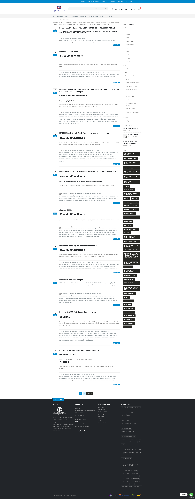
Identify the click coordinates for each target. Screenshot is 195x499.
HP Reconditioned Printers (130, 217)
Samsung (115, 80)
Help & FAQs (101, 407)
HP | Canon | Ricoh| (90, 229)
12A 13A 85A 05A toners (67, 152)
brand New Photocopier (67, 114)
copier (136, 412)
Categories (60, 16)
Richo (139, 441)
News (126, 72)
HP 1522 (94, 376)
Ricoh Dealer (76, 42)
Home (54, 16)
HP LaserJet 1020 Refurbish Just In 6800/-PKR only (79, 350)
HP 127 (126, 198)
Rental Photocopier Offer (130, 128)
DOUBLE (123, 415)
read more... (56, 433)
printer (134, 441)
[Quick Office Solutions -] (59, 8)
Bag (126, 27)
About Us (109, 16)
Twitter (80, 430)
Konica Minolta (130, 44)
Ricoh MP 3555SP (66, 210)
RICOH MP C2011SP (136, 481)
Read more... (116, 44)
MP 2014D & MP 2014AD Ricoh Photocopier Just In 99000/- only (84, 133)
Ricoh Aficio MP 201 (126, 449)
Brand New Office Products (80, 72)
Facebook (77, 430)
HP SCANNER (128, 221)
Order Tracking (101, 409)
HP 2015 (135, 206)
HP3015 (135, 209)
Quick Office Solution (131, 250)
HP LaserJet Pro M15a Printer (128, 431)
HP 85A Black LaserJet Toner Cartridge (130, 418)
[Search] (106, 8)
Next (89, 393)
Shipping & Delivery (102, 411)
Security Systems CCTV (132, 108)
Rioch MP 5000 (105, 42)
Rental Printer (68, 42)
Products (127, 79)
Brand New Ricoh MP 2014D (82, 114)
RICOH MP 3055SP (135, 473)
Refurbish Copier (65, 40)
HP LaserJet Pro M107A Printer (128, 433)
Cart (127, 1)
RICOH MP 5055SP (125, 478)
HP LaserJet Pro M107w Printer (128, 436)
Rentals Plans (83, 16)
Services (127, 117)
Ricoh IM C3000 (125, 468)
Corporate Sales (102, 422)
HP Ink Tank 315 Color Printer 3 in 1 (130, 423)
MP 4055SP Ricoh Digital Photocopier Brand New (78, 246)
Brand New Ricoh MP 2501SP (105, 152)
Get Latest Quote (93, 16)
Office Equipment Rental (130, 75)
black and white (125, 410)
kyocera (127, 233)
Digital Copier (129, 190)
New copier (124, 441)
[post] (125, 136)
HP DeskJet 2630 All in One (127, 420)
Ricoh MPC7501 (100, 80)
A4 (122, 407)
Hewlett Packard (82, 38)
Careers (100, 418)
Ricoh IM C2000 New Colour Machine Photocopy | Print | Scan (130, 465)
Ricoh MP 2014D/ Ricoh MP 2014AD (129, 470)
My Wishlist (121, 1)
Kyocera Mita (88, 331)
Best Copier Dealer (78, 152)
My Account (113, 1)
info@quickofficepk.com (81, 423)
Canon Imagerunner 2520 (127, 412)
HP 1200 (126, 202)
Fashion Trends (133, 134)
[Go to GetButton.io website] (191, 497)
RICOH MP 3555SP (125, 476)
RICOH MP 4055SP (135, 476)
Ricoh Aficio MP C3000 (127, 458)
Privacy (100, 424)
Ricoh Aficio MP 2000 (136, 449)
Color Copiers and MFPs (94, 112)
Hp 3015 (126, 209)
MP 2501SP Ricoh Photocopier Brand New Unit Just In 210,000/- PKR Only (87, 171)
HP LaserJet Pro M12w (126, 428)
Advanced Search (102, 414)
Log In (131, 1)
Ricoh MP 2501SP (125, 473)
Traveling (127, 121)
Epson (127, 37)
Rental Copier (74, 40)
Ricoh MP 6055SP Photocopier (71, 279)
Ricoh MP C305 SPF (126, 481)
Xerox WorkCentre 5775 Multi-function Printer (130, 487)
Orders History (101, 413)
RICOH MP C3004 (125, 483)
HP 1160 (134, 198)
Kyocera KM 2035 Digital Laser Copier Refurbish (78, 312)
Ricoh (102, 72)
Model (126, 69)
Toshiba (128, 55)
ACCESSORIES (75, 16)
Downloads (127, 62)
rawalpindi (128, 267)
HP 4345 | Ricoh (92, 333)
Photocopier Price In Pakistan (131, 245)
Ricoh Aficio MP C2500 (127, 455)
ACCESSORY (137, 407)
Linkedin (84, 430)
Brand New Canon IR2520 (130, 163)
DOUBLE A (129, 415)
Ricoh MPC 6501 (98, 42)
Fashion (126, 65)
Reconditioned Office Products (100, 331)
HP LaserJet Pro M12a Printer (128, 426)
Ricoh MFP (83, 42)
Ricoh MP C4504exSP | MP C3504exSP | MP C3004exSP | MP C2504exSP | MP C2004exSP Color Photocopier (89, 90)
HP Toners (127, 225)
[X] (139, 2)
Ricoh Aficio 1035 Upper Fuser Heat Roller (131, 447)
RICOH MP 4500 (128, 312)
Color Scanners (130, 96)
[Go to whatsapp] (191, 494)
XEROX (128, 58)
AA (125, 407)
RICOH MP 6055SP (135, 478)
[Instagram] (141, 2)
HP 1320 (105, 114)
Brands (67, 16)
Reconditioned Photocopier (67, 378)
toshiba (132, 483)
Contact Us (104, 1)
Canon (86, 333)
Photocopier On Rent (70, 116)
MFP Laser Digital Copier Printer (130, 237)
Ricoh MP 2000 (89, 42)
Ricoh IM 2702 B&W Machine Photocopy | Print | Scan (131, 461)
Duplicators (129, 100)
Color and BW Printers (94, 72)
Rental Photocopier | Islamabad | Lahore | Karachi (99, 78)
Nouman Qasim (67, 38)
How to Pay (102, 16)
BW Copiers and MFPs (93, 150)
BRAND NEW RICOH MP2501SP (96, 114)
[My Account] (130, 9)
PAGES (130, 441)
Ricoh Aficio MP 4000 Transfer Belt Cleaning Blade (131, 453)
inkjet (140, 439)
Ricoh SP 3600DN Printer (68, 52)
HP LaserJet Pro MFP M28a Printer (129, 439)
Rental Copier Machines (85, 40)
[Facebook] (137, 2)
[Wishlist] (135, 9)
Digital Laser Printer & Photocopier (131, 194)
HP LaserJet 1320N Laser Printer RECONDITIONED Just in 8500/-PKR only (87, 28)
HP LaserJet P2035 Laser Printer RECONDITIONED (130, 142)
